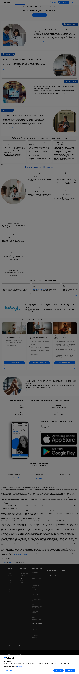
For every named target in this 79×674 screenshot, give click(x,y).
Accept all (70, 670)
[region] (39, 664)
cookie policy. (21, 666)
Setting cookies (9, 670)
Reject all (58, 670)
